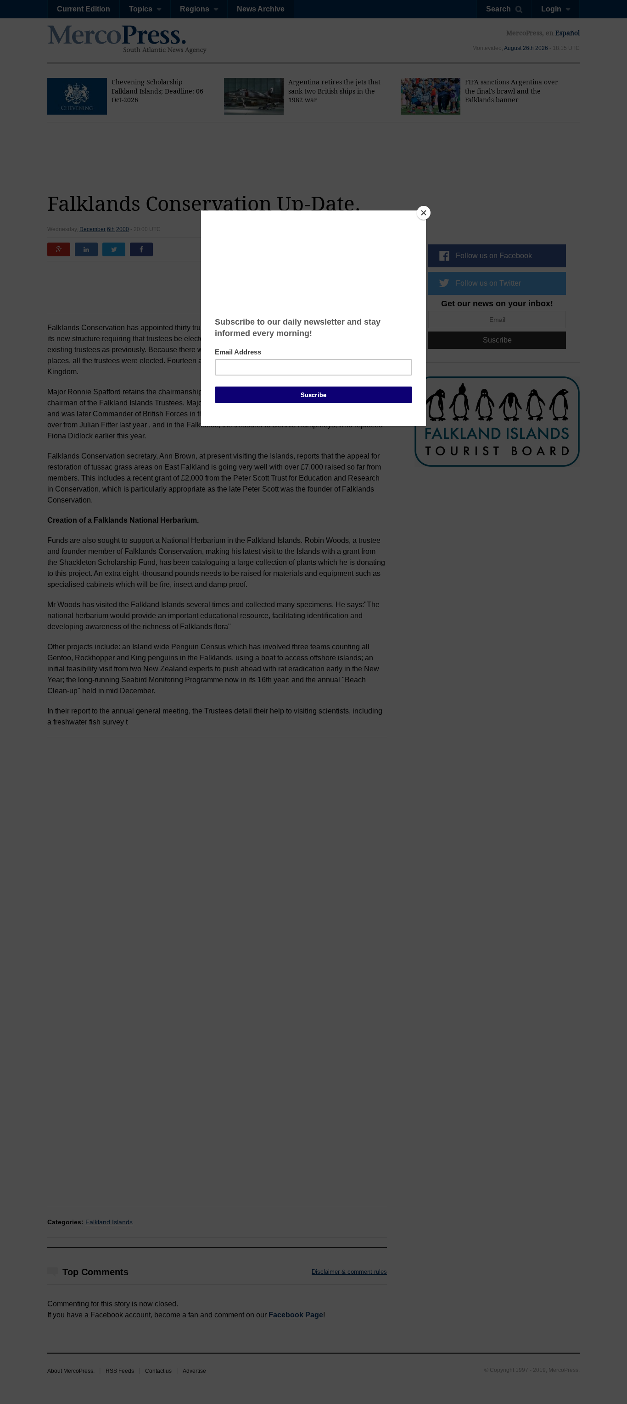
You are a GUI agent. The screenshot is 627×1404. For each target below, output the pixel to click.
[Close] (424, 213)
